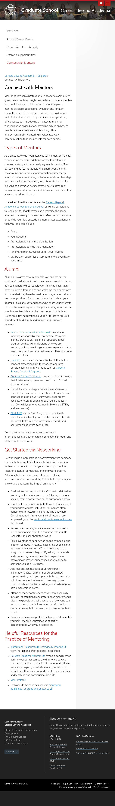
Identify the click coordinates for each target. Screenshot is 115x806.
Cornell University (12, 784)
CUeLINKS (16, 413)
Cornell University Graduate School (75, 787)
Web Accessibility (101, 787)
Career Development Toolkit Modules (93, 753)
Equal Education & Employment (77, 784)
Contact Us (11, 751)
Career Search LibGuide (87, 748)
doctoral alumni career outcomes (53, 519)
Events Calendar (102, 784)
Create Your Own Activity (22, 47)
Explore (12, 30)
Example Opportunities (21, 54)
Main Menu (108, 3)
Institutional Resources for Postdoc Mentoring (36, 646)
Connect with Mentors (21, 62)
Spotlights (55, 784)
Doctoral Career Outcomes (25, 376)
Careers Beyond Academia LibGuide (30, 332)
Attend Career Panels (20, 39)
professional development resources (92, 725)
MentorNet (16, 679)
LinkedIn (15, 360)
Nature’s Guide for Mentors (25, 655)
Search (101, 3)
